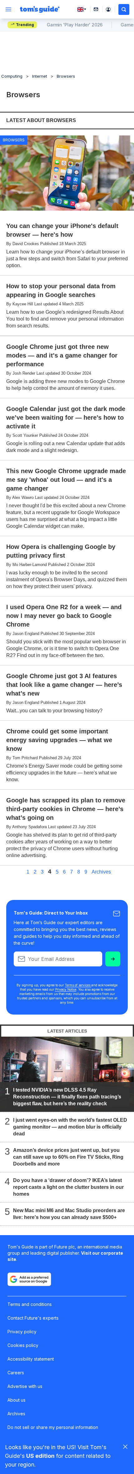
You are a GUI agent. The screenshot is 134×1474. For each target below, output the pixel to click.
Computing (11, 76)
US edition (40, 1456)
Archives (101, 871)
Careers (15, 1372)
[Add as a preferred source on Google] (29, 1279)
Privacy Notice (65, 989)
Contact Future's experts (33, 1318)
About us (16, 1400)
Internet (39, 76)
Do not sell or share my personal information (52, 1427)
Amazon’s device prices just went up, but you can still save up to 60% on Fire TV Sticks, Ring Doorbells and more (68, 1157)
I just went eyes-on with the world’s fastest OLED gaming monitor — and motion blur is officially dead (70, 1126)
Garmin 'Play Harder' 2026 (75, 24)
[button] (123, 9)
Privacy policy (21, 1331)
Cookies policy (22, 1345)
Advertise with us (24, 1386)
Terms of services (78, 985)
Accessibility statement (30, 1359)
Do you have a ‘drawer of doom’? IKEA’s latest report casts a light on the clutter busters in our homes (68, 1187)
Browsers (66, 76)
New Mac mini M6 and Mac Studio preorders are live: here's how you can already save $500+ (69, 1214)
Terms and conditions (29, 1304)
